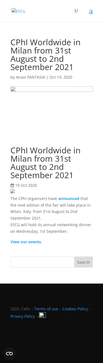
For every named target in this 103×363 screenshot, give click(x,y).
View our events (25, 241)
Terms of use (46, 308)
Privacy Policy (22, 316)
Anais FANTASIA (30, 77)
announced (68, 198)
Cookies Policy (75, 308)
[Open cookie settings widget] (9, 353)
